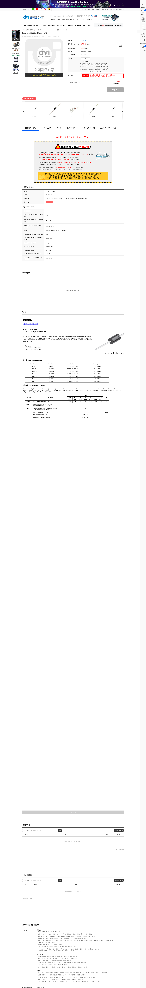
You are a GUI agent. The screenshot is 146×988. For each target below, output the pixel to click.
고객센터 (112, 9)
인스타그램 (45, 9)
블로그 (32, 9)
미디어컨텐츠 (26, 9)
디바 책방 (99, 25)
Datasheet (49, 202)
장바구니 (95, 9)
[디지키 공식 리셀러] (110, 13)
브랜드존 (70, 25)
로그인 (81, 9)
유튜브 (36, 9)
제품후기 (71, 127)
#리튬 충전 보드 (89, 19)
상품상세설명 (30, 127)
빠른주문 (143, 22)
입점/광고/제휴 (120, 9)
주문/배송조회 (104, 9)
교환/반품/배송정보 (108, 127)
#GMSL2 (59, 19)
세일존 (89, 25)
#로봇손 (53, 19)
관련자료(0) (46, 127)
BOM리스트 (118, 25)
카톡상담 (50, 9)
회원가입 (87, 9)
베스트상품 (51, 25)
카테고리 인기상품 (29, 99)
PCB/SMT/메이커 (80, 25)
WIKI (59, 127)
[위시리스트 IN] (120, 42)
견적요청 (143, 36)
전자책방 (41, 9)
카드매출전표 (143, 43)
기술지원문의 (88, 127)
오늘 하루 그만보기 (120, 5)
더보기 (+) (73, 812)
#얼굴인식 (73, 19)
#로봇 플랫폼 (65, 19)
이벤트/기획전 (61, 25)
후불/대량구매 (109, 25)
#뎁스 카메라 (80, 19)
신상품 (44, 25)
